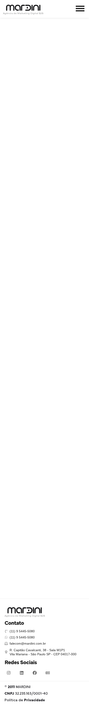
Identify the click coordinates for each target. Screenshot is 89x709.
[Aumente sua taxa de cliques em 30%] (44, 284)
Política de (25, 700)
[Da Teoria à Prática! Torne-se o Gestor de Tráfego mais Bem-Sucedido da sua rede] (44, 157)
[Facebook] (35, 673)
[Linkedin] (22, 673)
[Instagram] (9, 673)
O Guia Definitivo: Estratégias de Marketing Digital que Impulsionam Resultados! (44, 71)
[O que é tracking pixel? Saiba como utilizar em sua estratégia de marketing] (44, 401)
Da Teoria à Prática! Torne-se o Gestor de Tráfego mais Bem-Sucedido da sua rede (45, 191)
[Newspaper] (48, 673)
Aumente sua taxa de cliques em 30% (44, 313)
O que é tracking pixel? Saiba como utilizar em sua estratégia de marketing (44, 435)
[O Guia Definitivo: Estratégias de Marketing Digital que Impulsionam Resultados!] (44, 37)
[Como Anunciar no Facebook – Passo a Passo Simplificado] (44, 514)
